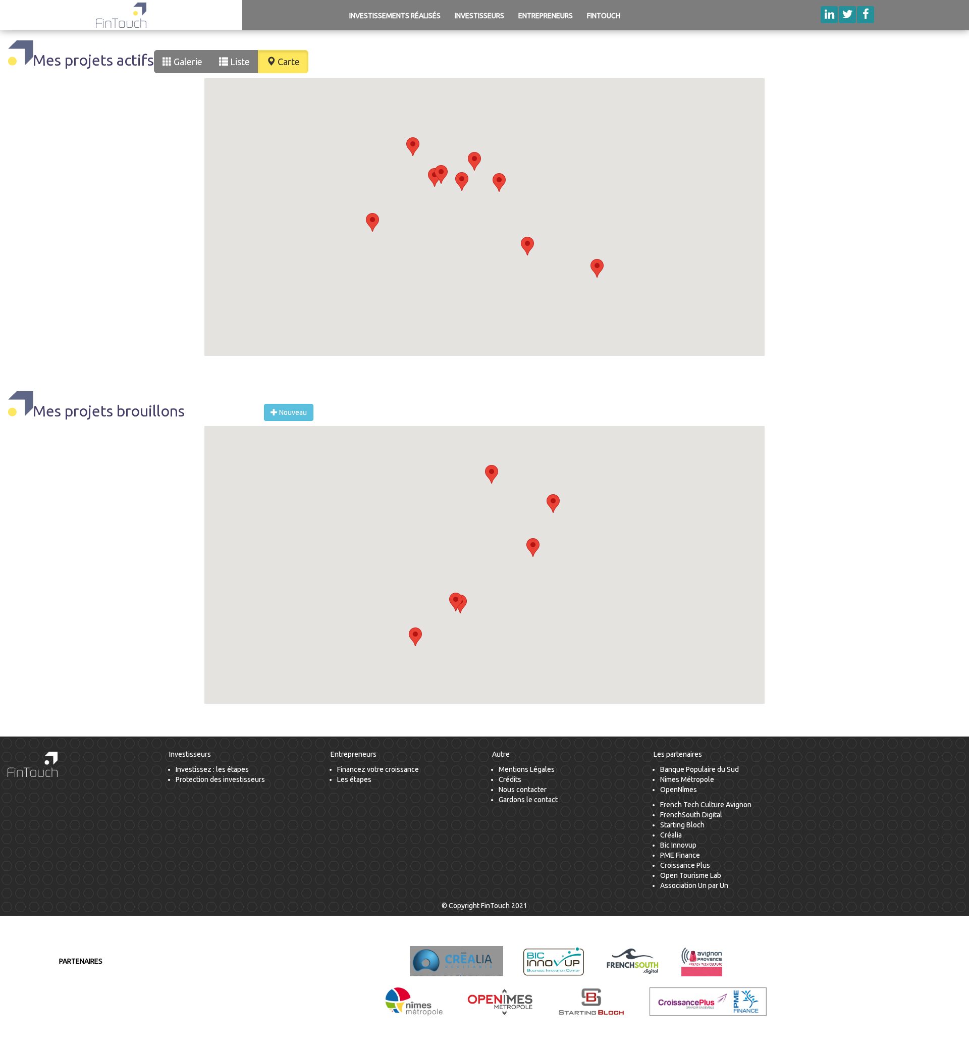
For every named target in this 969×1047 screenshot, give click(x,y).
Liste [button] (239, 62)
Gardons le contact (528, 800)
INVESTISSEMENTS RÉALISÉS (395, 16)
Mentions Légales (527, 769)
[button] (461, 181)
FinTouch (603, 16)
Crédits (510, 779)
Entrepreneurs (545, 16)
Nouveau (292, 412)
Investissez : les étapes (212, 769)
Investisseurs (479, 16)
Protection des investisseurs (220, 779)
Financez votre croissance (378, 769)
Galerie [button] (187, 62)
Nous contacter (523, 790)
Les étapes (354, 779)
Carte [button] (288, 62)
